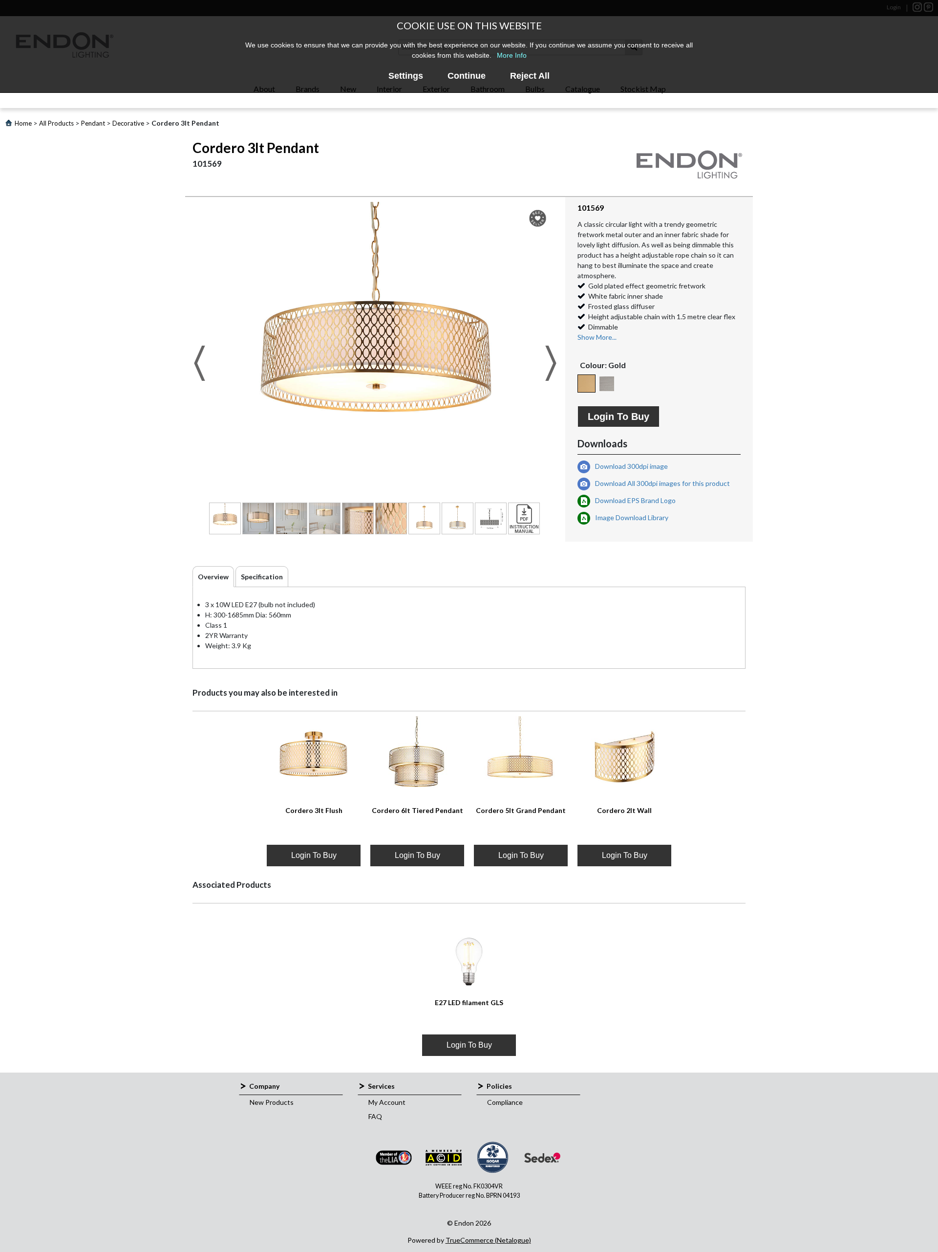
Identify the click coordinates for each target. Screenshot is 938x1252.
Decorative (128, 123)
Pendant (93, 123)
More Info (512, 55)
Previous (199, 363)
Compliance (505, 1102)
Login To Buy (618, 416)
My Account (386, 1102)
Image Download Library (631, 517)
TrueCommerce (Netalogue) (488, 1240)
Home (23, 123)
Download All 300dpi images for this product (662, 483)
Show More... (597, 337)
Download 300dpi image (631, 466)
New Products (272, 1102)
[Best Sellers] (538, 218)
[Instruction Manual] (524, 518)
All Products (56, 123)
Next (550, 363)
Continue (467, 76)
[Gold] (586, 383)
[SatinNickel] (606, 383)
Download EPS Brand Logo (635, 500)
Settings (405, 76)
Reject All (530, 76)
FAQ (375, 1116)
